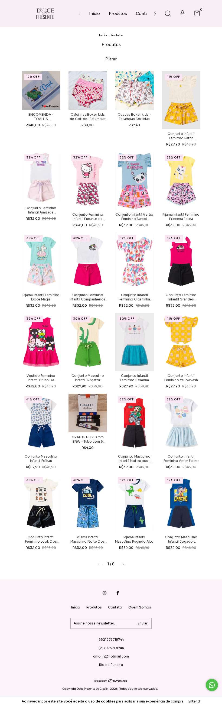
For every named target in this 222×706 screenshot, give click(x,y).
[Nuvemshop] (111, 681)
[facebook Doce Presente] (118, 593)
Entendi (194, 701)
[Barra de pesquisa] (168, 14)
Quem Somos (139, 607)
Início (94, 13)
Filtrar (111, 59)
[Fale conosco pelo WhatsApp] (212, 685)
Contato (144, 13)
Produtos (118, 13)
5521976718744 (111, 639)
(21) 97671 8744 (111, 648)
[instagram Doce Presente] (104, 593)
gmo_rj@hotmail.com (111, 656)
